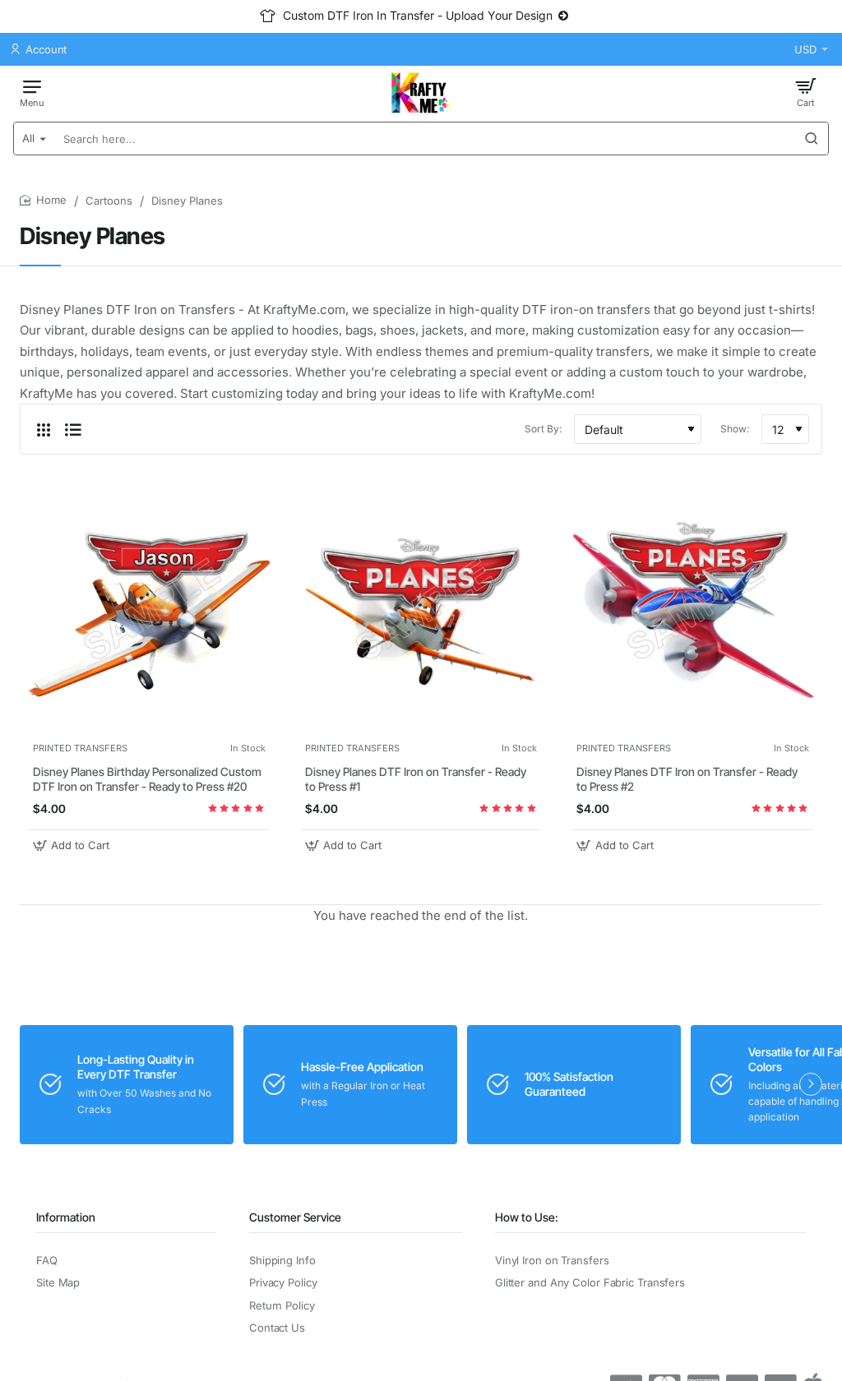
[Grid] (43, 429)
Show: (734, 429)
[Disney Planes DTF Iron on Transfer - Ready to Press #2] (693, 610)
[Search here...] (811, 138)
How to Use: (526, 1217)
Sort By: (543, 429)
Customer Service (295, 1217)
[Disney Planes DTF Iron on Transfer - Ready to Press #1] (421, 610)
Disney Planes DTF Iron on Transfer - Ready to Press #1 (415, 778)
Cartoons (109, 200)
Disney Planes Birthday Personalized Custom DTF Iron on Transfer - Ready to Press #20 (147, 778)
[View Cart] (805, 92)
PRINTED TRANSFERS (80, 748)
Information (65, 1217)
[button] (73, 845)
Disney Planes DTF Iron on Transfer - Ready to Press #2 (687, 778)
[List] (73, 429)
